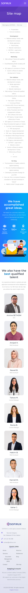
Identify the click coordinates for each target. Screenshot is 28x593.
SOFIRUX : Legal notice (14, 50)
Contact (5, 564)
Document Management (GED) (8, 559)
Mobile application (15, 43)
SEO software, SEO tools (15, 114)
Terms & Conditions (14, 32)
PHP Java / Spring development (15, 133)
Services (5, 553)
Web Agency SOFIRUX (8, 25)
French (16, 590)
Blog (17, 556)
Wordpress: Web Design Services (15, 135)
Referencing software (15, 152)
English (12, 590)
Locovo (15, 156)
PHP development (15, 128)
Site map (18, 564)
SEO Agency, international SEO (14, 140)
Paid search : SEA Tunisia (15, 100)
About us (18, 550)
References (19, 553)
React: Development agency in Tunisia (14, 124)
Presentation (14, 29)
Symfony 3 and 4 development (14, 126)
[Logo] (7, 3)
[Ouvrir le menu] (25, 3)
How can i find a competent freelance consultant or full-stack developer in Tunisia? (14, 180)
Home (4, 550)
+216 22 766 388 (8, 539)
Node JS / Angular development (15, 131)
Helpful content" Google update (15, 184)
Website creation (15, 52)
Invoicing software (15, 103)
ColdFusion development (15, 138)
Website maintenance (15, 48)
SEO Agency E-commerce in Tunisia (15, 68)
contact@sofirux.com (10, 542)
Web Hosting (14, 45)
